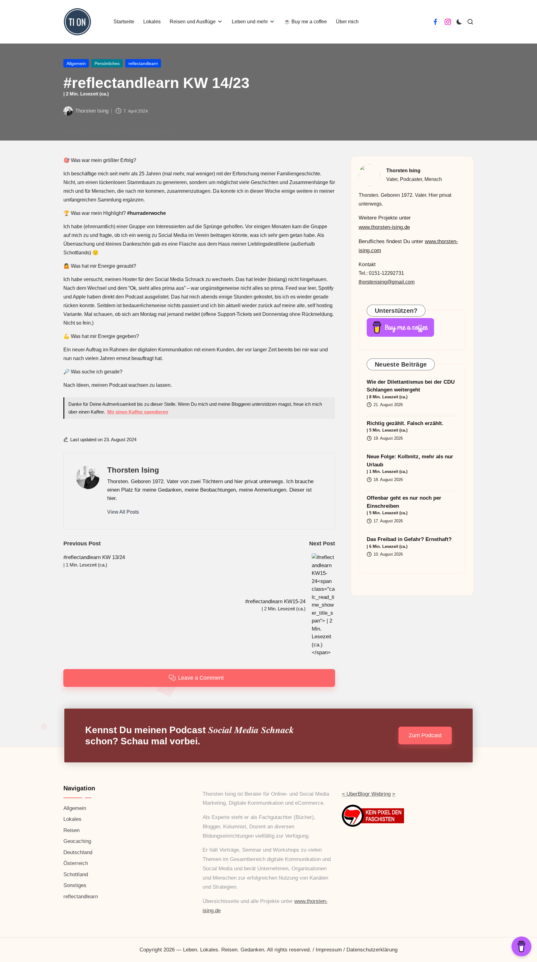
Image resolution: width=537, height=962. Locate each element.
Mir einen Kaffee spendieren (137, 411)
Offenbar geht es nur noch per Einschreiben (404, 505)
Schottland (75, 874)
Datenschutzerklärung (372, 950)
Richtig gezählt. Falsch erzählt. (405, 426)
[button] (123, 512)
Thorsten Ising (133, 470)
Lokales (72, 819)
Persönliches (107, 63)
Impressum (329, 950)
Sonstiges (74, 885)
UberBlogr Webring (369, 794)
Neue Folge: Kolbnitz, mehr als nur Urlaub (410, 464)
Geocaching (77, 841)
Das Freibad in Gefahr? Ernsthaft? (409, 542)
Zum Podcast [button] (425, 735)
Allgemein (76, 63)
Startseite (72, 132)
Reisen (71, 830)
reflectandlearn (143, 63)
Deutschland (77, 852)
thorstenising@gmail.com (387, 281)
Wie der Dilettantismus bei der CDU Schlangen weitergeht (411, 389)
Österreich (75, 863)
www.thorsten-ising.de (384, 227)
